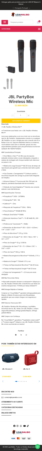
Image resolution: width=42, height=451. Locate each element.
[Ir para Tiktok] (28, 426)
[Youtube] (24, 426)
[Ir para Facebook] (14, 426)
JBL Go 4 (26, 369)
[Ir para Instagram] (17, 426)
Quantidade (21, 111)
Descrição (5, 124)
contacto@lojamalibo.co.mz (13, 397)
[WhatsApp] (21, 426)
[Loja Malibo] (20, 15)
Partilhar (21, 331)
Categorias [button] (5, 29)
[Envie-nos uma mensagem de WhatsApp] (37, 446)
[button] (22, 8)
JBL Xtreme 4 (7, 369)
